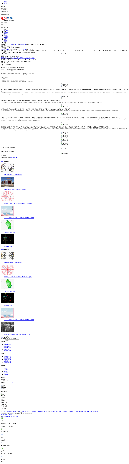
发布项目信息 (7, 356)
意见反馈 (6, 373)
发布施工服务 (7, 346)
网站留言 (83, 411)
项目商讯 (6, 35)
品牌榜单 (6, 34)
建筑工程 (29, 58)
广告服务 (77, 411)
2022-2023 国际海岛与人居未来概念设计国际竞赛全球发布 (19, 218)
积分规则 (40, 411)
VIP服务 (6, 369)
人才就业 (6, 38)
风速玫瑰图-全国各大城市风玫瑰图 (13, 175)
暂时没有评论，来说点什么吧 (8, 338)
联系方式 (21, 411)
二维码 (5, 2)
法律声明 (46, 411)
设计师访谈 (23, 44)
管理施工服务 (7, 349)
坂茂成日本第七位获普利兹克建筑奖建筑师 (15, 189)
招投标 (33, 58)
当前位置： (4, 44)
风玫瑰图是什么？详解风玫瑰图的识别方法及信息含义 (18, 203)
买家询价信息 (7, 350)
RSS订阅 (89, 411)
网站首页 (3, 411)
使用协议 (52, 411)
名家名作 (6, 37)
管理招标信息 (7, 361)
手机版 (5, 3)
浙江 (8, 58)
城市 (12, 58)
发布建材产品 (7, 344)
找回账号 (34, 411)
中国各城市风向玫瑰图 (10, 232)
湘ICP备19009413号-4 (6, 414)
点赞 (2, 157)
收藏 (31, 49)
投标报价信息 (7, 362)
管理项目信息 (7, 359)
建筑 (10, 58)
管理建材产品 (7, 347)
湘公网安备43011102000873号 (10, 416)
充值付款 (15, 411)
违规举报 (95, 411)
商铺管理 (6, 368)
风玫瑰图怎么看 (8, 246)
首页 (8, 44)
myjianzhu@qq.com (11, 382)
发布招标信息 (7, 358)
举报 (5, 157)
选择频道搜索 (4, 27)
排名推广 (6, 371)
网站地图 (6, 374)
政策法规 (6, 40)
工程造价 (24, 58)
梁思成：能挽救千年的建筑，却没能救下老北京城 (17, 334)
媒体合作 (27, 411)
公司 (5, 58)
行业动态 (6, 32)
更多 (2, 161)
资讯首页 (6, 30)
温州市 (2, 58)
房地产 (20, 58)
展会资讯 (6, 41)
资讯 (11, 44)
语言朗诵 (23, 49)
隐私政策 (58, 411)
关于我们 (9, 411)
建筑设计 (16, 58)
